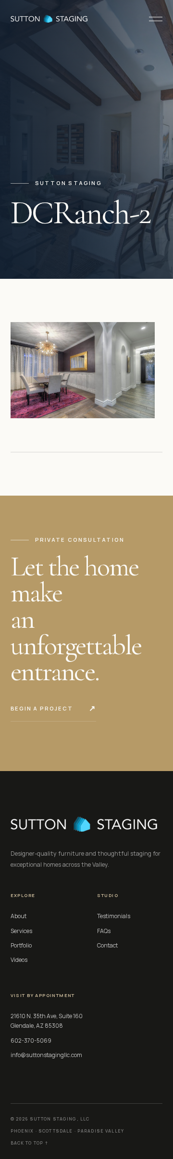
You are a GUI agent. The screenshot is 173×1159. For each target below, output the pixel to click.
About (18, 916)
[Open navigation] (151, 18)
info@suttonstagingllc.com (46, 1055)
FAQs (104, 931)
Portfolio (21, 945)
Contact (107, 945)
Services (21, 931)
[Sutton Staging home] (49, 19)
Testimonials (113, 916)
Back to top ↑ (30, 1143)
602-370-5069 (31, 1040)
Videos (19, 960)
